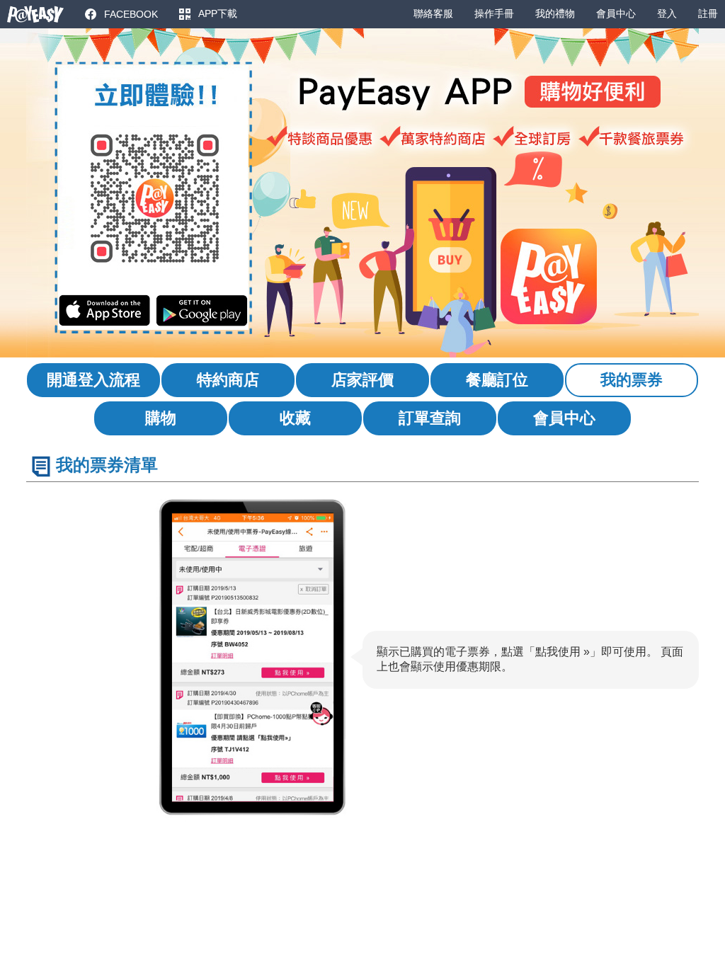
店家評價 (362, 380)
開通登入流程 (93, 380)
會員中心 (564, 418)
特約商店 (228, 380)
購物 (160, 418)
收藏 (295, 418)
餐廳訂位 (497, 380)
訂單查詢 (430, 418)
